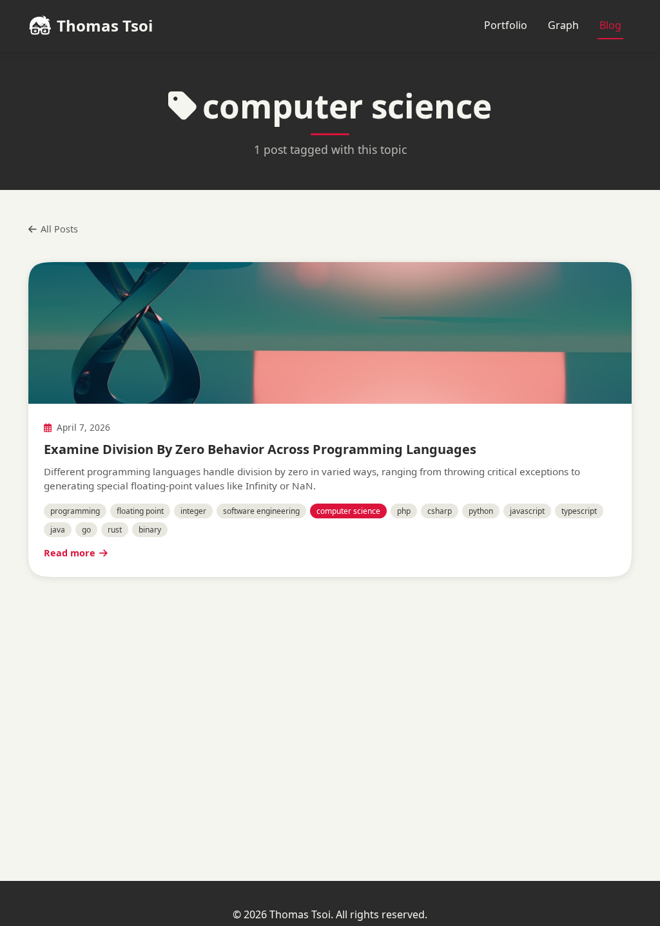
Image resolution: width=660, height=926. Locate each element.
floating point (140, 511)
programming (75, 511)
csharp (439, 511)
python (481, 511)
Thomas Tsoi (105, 25)
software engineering (261, 511)
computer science (348, 511)
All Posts (59, 229)
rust (115, 529)
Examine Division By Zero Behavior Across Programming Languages (260, 449)
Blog (610, 25)
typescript (579, 511)
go (86, 529)
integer (193, 511)
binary (150, 529)
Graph (563, 25)
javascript (527, 511)
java (57, 529)
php (404, 511)
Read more (69, 553)
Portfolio (505, 25)
